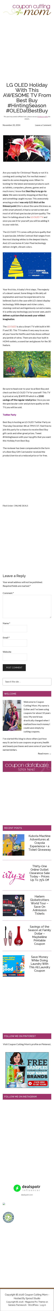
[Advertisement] (27, 49)
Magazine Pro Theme (35, 1302)
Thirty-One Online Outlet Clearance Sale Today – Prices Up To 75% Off (39, 873)
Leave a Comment (43, 125)
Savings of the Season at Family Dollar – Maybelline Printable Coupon (39, 935)
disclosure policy (42, 116)
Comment (8, 593)
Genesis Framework (17, 1305)
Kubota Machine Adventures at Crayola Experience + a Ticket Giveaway (39, 842)
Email (6, 637)
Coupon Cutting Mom (27, 9)
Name (6, 623)
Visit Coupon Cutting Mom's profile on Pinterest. (27, 1044)
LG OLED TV (36, 217)
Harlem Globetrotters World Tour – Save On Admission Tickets (39, 905)
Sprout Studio (33, 1298)
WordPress (33, 1305)
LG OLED (11, 326)
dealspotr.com (27, 1194)
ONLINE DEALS (21, 505)
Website (7, 651)
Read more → (44, 753)
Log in (43, 1305)
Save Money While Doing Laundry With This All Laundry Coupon (39, 963)
